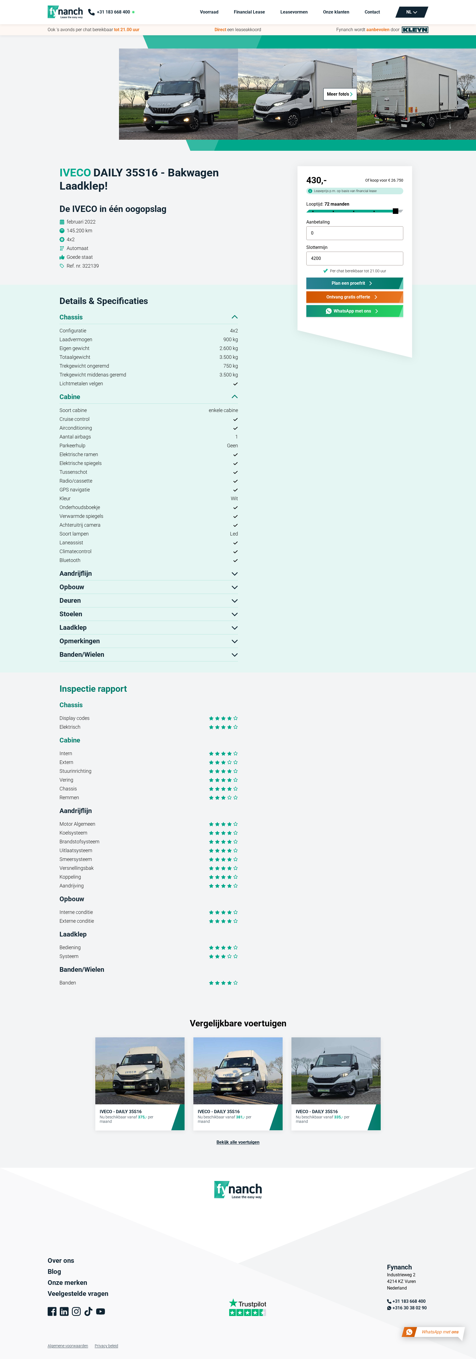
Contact (372, 12)
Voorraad (209, 12)
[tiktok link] (88, 1311)
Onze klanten (336, 12)
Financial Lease (249, 12)
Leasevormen (294, 12)
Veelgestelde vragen (78, 1294)
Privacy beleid (106, 1346)
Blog (54, 1271)
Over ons (61, 1260)
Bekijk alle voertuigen (238, 1142)
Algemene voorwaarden (68, 1346)
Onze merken (67, 1283)
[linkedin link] (64, 1311)
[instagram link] (76, 1311)
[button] (178, 94)
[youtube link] (100, 1311)
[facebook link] (52, 1311)
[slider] (395, 211)
